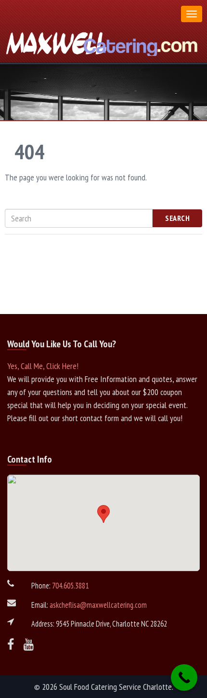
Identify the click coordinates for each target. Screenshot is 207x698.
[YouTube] (29, 644)
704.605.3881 (70, 585)
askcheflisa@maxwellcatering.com (98, 605)
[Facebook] (10, 644)
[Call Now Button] (184, 677)
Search (177, 218)
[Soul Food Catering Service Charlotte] (103, 42)
